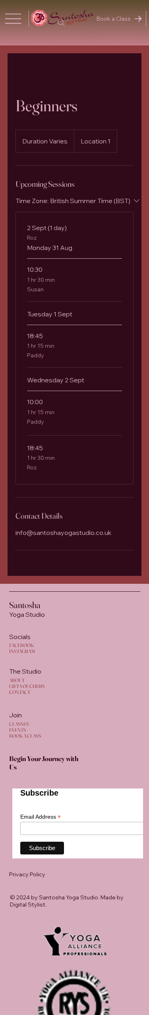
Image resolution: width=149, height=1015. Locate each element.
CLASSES (19, 724)
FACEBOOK (21, 645)
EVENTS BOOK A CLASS (25, 733)
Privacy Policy (27, 874)
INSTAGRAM (22, 651)
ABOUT (17, 680)
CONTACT (19, 692)
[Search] (61, 22)
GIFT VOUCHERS (27, 686)
